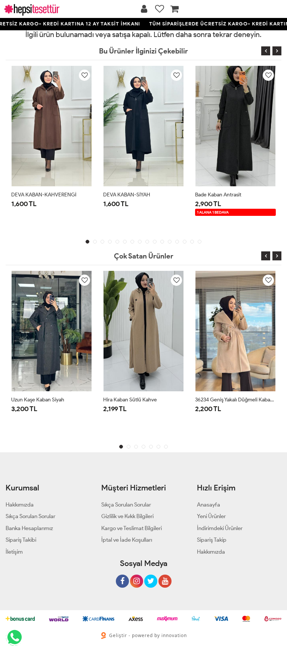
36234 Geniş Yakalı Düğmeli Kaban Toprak (235, 400)
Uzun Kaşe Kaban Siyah (37, 400)
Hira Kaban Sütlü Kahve (130, 400)
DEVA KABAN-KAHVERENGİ (43, 195)
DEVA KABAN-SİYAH (126, 195)
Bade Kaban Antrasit (218, 195)
